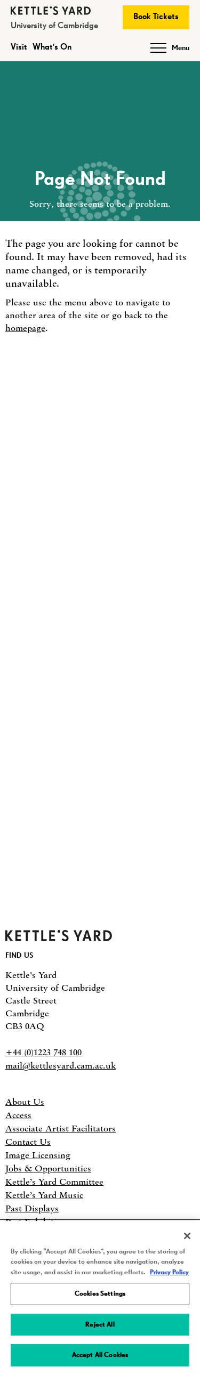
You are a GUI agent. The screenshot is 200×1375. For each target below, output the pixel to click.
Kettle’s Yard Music (44, 1195)
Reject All (99, 1324)
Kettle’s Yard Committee (54, 1181)
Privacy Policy (169, 1272)
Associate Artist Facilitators (60, 1128)
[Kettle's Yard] (58, 938)
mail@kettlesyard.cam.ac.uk (60, 1065)
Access (18, 1115)
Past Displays (32, 1208)
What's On (52, 47)
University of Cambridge (54, 26)
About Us (24, 1101)
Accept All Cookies (100, 1355)
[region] (100, 1298)
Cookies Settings (100, 1293)
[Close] (187, 1236)
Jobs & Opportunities (48, 1168)
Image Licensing (37, 1155)
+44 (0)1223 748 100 (43, 1052)
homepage (25, 327)
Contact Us (28, 1141)
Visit (19, 47)
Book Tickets (156, 17)
